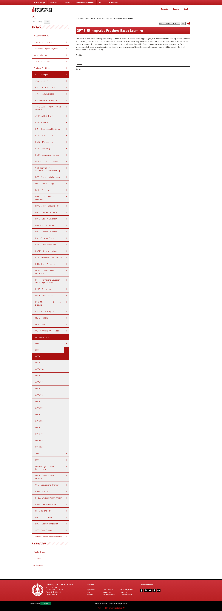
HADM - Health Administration (47, 251)
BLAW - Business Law (44, 135)
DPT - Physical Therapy (44, 183)
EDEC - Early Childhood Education (44, 198)
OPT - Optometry (42, 337)
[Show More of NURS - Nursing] (66, 318)
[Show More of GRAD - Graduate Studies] (66, 245)
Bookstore (107, 592)
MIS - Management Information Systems (48, 303)
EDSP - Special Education (45, 225)
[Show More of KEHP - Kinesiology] (66, 289)
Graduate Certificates (42, 68)
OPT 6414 (39, 440)
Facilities (123, 592)
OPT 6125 (39, 356)
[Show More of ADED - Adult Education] (66, 87)
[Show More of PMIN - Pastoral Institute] (66, 504)
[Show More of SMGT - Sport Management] (66, 524)
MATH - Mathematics (44, 295)
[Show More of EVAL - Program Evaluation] (66, 238)
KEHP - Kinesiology (43, 289)
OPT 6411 (39, 434)
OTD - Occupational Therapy (47, 485)
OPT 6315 (39, 382)
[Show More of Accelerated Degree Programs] (66, 49)
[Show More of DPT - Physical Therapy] (66, 183)
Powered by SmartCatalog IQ (111, 608)
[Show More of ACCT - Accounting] (66, 81)
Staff (186, 9)
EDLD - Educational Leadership (48, 212)
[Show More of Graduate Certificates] (66, 68)
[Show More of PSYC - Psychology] (66, 511)
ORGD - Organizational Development (44, 467)
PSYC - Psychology (42, 511)
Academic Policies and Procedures (48, 536)
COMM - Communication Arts (47, 161)
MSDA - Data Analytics (44, 311)
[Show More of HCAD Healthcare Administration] (66, 258)
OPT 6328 (39, 427)
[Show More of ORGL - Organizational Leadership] (66, 476)
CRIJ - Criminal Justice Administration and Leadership (47, 169)
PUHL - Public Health (43, 517)
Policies (88, 592)
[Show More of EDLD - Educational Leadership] (66, 212)
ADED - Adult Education (45, 87)
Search (47, 22)
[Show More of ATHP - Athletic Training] (66, 116)
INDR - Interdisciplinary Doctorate (44, 272)
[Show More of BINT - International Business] (66, 129)
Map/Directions (91, 590)
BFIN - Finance (41, 122)
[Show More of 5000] (66, 343)
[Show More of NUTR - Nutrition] (66, 324)
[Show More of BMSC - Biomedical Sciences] (66, 155)
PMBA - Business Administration (48, 498)
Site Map (37, 558)
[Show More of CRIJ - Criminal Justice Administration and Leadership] (66, 168)
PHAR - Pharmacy (42, 491)
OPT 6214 (39, 362)
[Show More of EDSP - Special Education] (66, 225)
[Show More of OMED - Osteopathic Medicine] (66, 331)
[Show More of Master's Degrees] (66, 55)
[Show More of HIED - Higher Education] (66, 264)
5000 (37, 343)
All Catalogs (38, 565)
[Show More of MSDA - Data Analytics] (66, 311)
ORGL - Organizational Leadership (44, 477)
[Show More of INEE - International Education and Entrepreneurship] (66, 280)
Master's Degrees (41, 55)
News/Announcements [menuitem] (85, 2)
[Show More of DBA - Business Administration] (66, 177)
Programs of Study (41, 35)
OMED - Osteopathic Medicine (47, 331)
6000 (37, 350)
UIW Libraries (108, 590)
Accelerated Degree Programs (46, 48)
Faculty (176, 9)
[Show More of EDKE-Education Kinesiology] (66, 206)
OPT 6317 (39, 388)
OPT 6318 (39, 395)
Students (164, 9)
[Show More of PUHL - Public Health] (66, 517)
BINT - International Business (47, 129)
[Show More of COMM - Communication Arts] (66, 161)
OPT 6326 (39, 421)
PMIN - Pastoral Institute (45, 504)
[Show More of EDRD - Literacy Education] (66, 219)
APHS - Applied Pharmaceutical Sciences (48, 108)
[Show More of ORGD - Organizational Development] (66, 466)
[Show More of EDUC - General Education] (66, 232)
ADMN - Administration (44, 94)
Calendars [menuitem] (66, 2)
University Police (126, 590)
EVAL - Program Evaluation (46, 238)
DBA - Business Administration (47, 177)
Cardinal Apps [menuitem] (39, 2)
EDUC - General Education (46, 231)
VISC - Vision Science (43, 530)
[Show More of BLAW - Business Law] (66, 135)
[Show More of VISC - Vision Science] (66, 530)
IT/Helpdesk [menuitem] (113, 2)
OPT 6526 (39, 447)
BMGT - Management (44, 142)
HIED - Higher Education (45, 264)
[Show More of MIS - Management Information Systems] (66, 302)
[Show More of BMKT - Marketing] (66, 148)
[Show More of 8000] (66, 460)
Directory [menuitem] (53, 2)
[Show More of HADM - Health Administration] (66, 251)
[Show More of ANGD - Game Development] (66, 100)
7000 (37, 453)
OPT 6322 (39, 408)
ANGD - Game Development (47, 100)
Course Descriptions (42, 74)
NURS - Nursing (41, 318)
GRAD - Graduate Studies (45, 244)
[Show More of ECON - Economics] (66, 190)
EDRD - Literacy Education (46, 219)
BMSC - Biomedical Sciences (47, 155)
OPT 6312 (39, 375)
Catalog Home (39, 552)
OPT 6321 (39, 401)
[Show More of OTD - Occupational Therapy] (66, 485)
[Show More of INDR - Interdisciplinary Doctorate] (66, 270)
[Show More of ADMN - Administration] (66, 94)
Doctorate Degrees (42, 61)
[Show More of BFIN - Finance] (66, 122)
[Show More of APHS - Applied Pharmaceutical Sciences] (66, 107)
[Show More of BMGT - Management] (66, 142)
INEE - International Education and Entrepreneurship (47, 281)
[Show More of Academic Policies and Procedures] (66, 537)
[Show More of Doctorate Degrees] (66, 62)
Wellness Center (109, 595)
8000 (37, 460)
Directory (89, 595)
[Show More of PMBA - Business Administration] (66, 498)
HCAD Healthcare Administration (48, 257)
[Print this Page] (188, 23)
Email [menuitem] (101, 2)
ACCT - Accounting (42, 81)
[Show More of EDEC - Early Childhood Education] (66, 196)
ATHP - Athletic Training (44, 116)
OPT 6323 (39, 414)
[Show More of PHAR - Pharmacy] (66, 491)
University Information (43, 42)
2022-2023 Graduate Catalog (85, 18)
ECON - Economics (43, 190)
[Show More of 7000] (66, 453)
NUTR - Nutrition (42, 324)
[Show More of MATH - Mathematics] (66, 295)
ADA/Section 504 (126, 595)
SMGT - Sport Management (46, 523)
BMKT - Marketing (42, 148)
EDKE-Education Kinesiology (46, 206)
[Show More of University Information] (66, 42)
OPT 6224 (39, 369)
